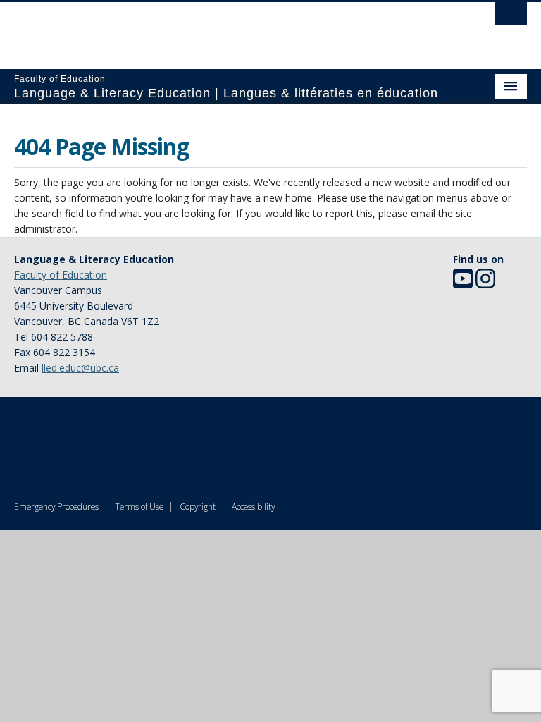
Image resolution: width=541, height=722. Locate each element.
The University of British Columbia (232, 29)
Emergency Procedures (56, 506)
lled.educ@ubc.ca (80, 367)
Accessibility (253, 506)
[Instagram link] (485, 283)
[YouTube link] (463, 283)
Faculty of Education (60, 274)
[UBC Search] (511, 17)
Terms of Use (139, 506)
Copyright (198, 506)
